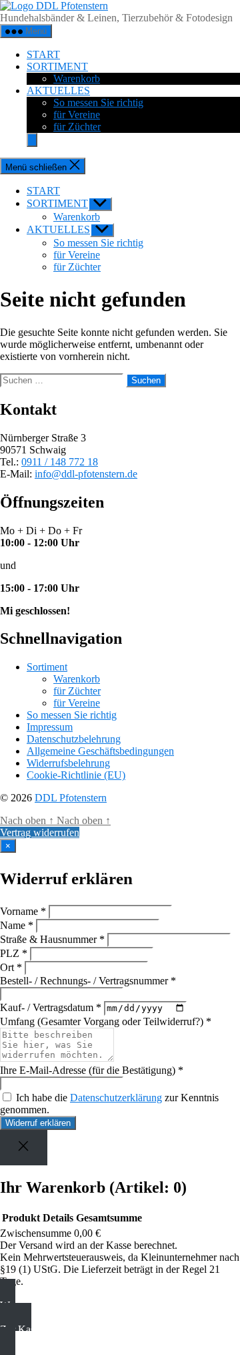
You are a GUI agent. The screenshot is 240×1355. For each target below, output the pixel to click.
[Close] (23, 1147)
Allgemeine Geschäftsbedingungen (100, 751)
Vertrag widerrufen (39, 832)
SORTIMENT (57, 66)
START (43, 54)
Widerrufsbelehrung (68, 763)
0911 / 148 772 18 (59, 461)
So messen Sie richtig (98, 102)
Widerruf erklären (38, 1123)
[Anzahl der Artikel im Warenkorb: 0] (32, 140)
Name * (16, 925)
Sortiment (47, 666)
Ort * (11, 967)
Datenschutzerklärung (116, 1097)
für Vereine (76, 114)
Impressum (50, 727)
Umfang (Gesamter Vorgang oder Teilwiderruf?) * (105, 1021)
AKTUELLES (58, 90)
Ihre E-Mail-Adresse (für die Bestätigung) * (91, 1070)
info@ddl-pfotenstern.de (86, 473)
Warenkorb (76, 78)
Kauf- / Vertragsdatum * (50, 1007)
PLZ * (13, 953)
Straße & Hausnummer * (52, 939)
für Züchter (77, 126)
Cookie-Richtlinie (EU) (76, 775)
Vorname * (23, 911)
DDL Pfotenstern (71, 797)
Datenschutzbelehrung (74, 739)
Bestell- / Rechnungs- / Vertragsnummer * (88, 980)
